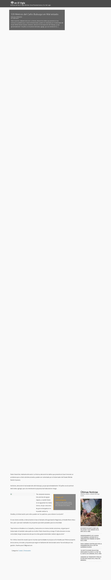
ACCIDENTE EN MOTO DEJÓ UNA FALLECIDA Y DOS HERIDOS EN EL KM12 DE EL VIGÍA (90, 529)
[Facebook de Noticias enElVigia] (102, 2)
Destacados (27, 550)
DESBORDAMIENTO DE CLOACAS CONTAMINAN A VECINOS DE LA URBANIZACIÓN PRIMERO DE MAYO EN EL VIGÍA (90, 538)
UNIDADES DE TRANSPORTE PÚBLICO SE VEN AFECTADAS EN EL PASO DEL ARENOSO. (91, 558)
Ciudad (20, 550)
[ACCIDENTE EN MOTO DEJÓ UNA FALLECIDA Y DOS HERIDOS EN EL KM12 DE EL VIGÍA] (91, 512)
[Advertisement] (40, 469)
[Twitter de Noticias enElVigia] (105, 2)
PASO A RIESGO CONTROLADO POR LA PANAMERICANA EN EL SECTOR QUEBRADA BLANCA (91, 545)
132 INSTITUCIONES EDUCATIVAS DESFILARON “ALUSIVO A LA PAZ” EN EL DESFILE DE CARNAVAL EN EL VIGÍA (91, 552)
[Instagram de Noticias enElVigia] (107, 2)
